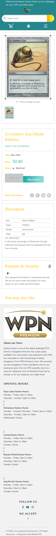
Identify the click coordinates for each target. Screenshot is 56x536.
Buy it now (33, 179)
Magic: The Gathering (17, 146)
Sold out (14, 178)
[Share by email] (49, 195)
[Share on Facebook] (32, 195)
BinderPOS (37, 534)
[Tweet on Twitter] (43, 195)
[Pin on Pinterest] (38, 195)
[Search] (50, 18)
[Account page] (28, 26)
